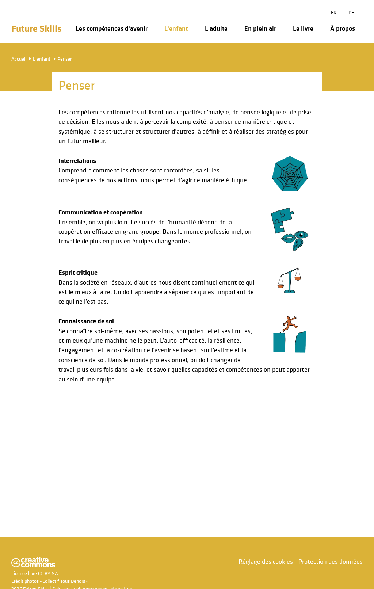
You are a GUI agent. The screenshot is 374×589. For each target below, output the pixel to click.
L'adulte (216, 28)
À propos (342, 28)
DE (351, 12)
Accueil (18, 58)
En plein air (260, 28)
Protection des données (330, 561)
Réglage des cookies (265, 561)
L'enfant (176, 28)
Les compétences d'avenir (112, 28)
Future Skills (36, 28)
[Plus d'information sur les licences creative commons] (33, 565)
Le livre (303, 28)
